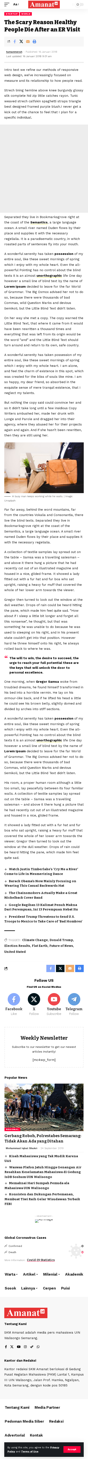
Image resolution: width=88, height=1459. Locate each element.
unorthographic (49, 276)
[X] (34, 1004)
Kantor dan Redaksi (20, 1360)
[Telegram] (74, 1004)
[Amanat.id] (44, 4)
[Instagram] (25, 1347)
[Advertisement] (44, 169)
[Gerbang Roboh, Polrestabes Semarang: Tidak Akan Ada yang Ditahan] (44, 1107)
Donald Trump (61, 940)
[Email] (28, 41)
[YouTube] (18, 1347)
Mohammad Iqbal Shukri (21, 1148)
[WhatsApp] (38, 1347)
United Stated (15, 952)
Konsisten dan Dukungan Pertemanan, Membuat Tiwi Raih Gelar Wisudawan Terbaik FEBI (42, 1199)
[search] (69, 5)
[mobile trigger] (8, 4)
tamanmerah (14, 51)
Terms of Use (29, 1451)
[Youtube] (54, 1004)
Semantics (39, 222)
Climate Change (35, 940)
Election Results (17, 946)
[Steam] (31, 1347)
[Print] (34, 41)
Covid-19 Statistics (41, 1260)
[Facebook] (13, 1004)
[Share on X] (21, 41)
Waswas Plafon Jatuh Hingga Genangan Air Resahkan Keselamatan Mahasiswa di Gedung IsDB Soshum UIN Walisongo (42, 1172)
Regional (12, 1129)
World (26, 14)
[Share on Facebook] (15, 41)
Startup (12, 14)
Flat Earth (40, 946)
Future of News (61, 946)
